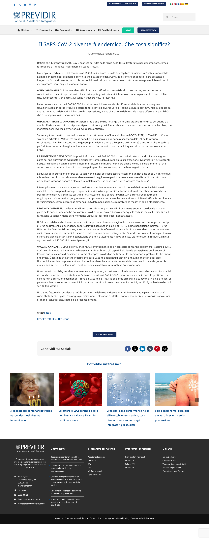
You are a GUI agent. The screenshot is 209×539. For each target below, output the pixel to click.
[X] (135, 348)
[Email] (164, 348)
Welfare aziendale (95, 471)
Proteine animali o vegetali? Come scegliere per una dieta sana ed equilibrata (65, 502)
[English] (175, 4)
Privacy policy (108, 518)
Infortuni (92, 460)
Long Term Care (94, 474)
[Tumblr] (150, 348)
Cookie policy (95, 518)
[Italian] (171, 4)
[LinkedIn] (142, 348)
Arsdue (60, 518)
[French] (179, 4)
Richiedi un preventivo (172, 467)
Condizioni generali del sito (76, 518)
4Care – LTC (130, 460)
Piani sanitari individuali (135, 457)
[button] (12, 400)
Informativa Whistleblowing (142, 518)
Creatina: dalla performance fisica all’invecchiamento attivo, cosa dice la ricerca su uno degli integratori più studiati (66, 480)
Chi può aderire (169, 457)
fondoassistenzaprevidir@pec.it (31, 503)
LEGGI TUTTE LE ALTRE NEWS (53, 319)
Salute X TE (129, 464)
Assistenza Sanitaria (96, 457)
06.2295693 (22, 490)
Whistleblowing (122, 518)
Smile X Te (129, 467)
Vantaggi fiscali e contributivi (175, 464)
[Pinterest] (157, 348)
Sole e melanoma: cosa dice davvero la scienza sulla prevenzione (172, 415)
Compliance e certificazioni (174, 471)
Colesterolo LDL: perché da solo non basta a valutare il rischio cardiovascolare (78, 415)
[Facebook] (127, 348)
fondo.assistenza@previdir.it (30, 499)
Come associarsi (169, 460)
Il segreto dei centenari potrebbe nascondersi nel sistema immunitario (31, 415)
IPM (89, 464)
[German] (186, 4)
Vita (89, 467)
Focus (47, 312)
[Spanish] (183, 4)
